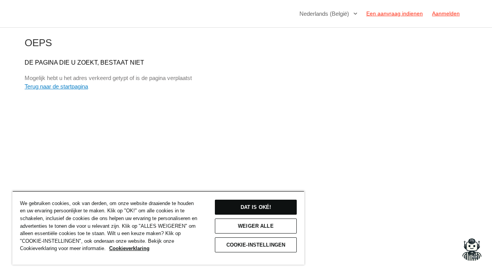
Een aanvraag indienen (394, 13)
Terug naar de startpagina (56, 86)
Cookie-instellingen (255, 245)
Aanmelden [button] (446, 13)
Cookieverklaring (129, 248)
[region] (158, 228)
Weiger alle (255, 226)
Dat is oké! (256, 207)
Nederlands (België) (325, 13)
